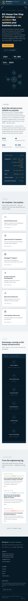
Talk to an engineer (10, 50)
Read (5, 486)
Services (4, 571)
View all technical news (14, 528)
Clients (3, 573)
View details (7, 227)
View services (8, 45)
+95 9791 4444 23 (6, 561)
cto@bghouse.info (6, 559)
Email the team (7, 589)
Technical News (5, 576)
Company (4, 569)
